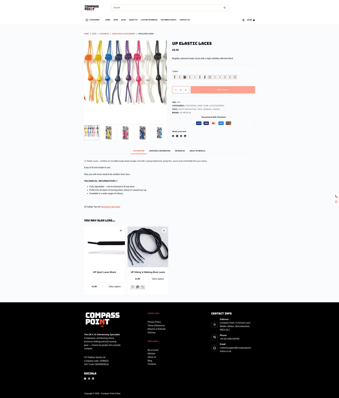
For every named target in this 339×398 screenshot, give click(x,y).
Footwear (191, 106)
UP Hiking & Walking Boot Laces (148, 272)
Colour (175, 71)
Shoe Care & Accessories (210, 106)
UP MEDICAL (185, 113)
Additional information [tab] (159, 151)
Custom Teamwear (149, 20)
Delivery (151, 332)
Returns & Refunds (157, 329)
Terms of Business (156, 325)
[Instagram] (85, 379)
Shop (115, 20)
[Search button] (225, 8)
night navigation (187, 109)
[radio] (175, 77)
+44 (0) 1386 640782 (229, 339)
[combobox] (166, 7)
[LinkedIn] (185, 136)
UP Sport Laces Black (104, 272)
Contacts (152, 364)
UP (85, 161)
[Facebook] (173, 136)
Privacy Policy (154, 322)
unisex (216, 109)
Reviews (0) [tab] (180, 151)
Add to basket (223, 90)
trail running (204, 109)
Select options (115, 286)
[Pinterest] (181, 136)
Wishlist (151, 353)
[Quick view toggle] (121, 230)
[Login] (243, 20)
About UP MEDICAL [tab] (197, 151)
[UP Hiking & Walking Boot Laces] (148, 246)
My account (153, 350)
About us (133, 20)
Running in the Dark (110, 207)
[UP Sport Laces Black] (104, 246)
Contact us (185, 20)
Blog (123, 20)
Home (107, 20)
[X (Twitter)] (177, 136)
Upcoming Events (168, 20)
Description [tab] (138, 151)
